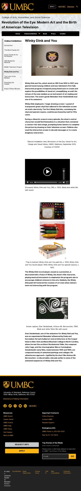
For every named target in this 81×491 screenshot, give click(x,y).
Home (18, 34)
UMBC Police (46, 431)
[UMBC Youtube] (20, 406)
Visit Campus (7, 432)
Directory (71, 7)
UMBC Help (7, 426)
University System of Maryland (7, 479)
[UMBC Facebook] (5, 406)
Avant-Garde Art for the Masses (11, 55)
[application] (47, 171)
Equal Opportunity (26, 472)
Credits (62, 34)
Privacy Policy (37, 472)
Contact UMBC (47, 419)
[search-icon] (77, 6)
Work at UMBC (8, 435)
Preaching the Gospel (9, 83)
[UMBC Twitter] (10, 406)
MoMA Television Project (13, 67)
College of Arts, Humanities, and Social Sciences (26, 17)
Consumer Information (67, 472)
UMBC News (7, 429)
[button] (47, 171)
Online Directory (48, 416)
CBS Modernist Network (9, 61)
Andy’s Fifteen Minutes (12, 89)
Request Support (48, 422)
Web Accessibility (55, 472)
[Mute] (64, 182)
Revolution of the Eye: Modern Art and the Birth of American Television (39, 24)
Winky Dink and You (11, 72)
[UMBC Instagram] (15, 406)
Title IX (46, 472)
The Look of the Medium (10, 77)
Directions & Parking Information (15, 399)
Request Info (22, 444)
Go (72, 456)
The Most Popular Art (11, 50)
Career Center (8, 419)
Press (53, 34)
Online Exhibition (30, 34)
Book (45, 34)
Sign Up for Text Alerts (50, 435)
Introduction (8, 45)
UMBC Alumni (8, 416)
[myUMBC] (62, 6)
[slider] (46, 182)
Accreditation (16, 471)
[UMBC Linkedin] (25, 406)
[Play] (28, 182)
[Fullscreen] (67, 182)
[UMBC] (17, 7)
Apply (52, 7)
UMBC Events (8, 422)
